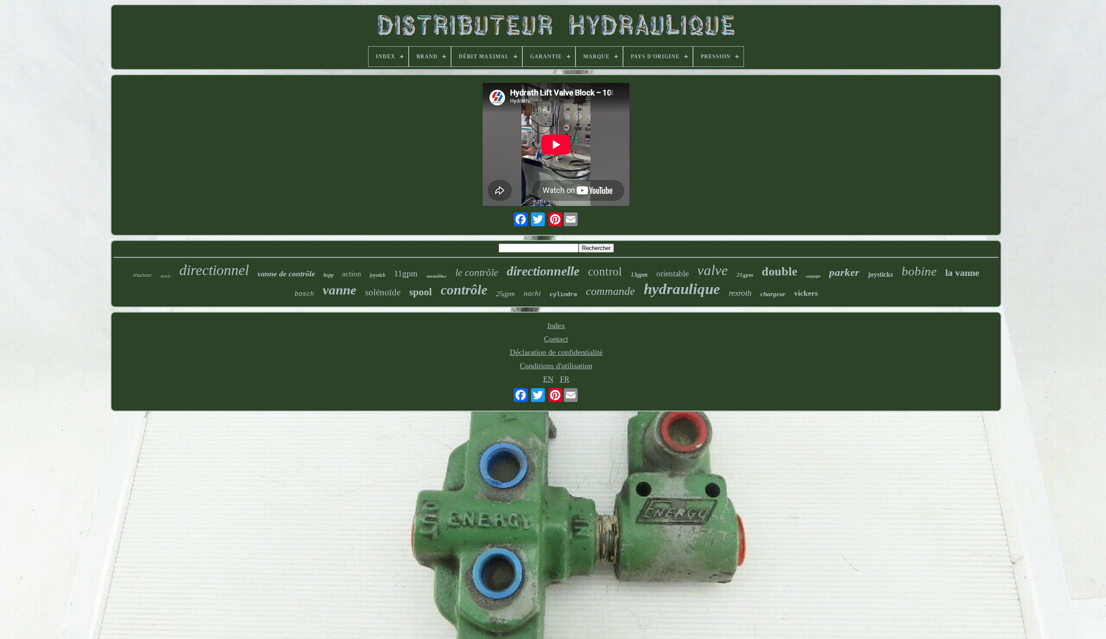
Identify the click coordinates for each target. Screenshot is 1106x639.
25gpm (505, 293)
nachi (532, 293)
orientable (672, 273)
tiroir (166, 275)
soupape (813, 276)
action (351, 274)
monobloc (436, 275)
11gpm (406, 273)
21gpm (745, 275)
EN (548, 379)
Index (556, 325)
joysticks (880, 274)
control (605, 271)
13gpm (639, 275)
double (779, 271)
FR (564, 379)
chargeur (772, 294)
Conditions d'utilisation (556, 365)
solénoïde (382, 292)
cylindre (563, 294)
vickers (806, 293)
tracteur (142, 275)
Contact (556, 339)
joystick (377, 275)
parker (844, 272)
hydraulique (682, 289)
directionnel (214, 270)
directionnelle (543, 271)
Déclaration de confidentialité (556, 352)
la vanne (962, 272)
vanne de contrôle (286, 273)
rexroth (740, 292)
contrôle (464, 289)
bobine (919, 271)
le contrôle (476, 272)
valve (712, 270)
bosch (304, 294)
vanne (339, 289)
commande (610, 291)
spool (420, 291)
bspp (329, 275)
